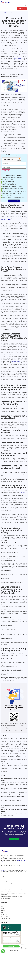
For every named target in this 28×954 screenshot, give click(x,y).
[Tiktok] (17, 866)
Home (2, 13)
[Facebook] (2, 866)
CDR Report (7, 13)
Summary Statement (18, 58)
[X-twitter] (4, 866)
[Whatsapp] (14, 866)
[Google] (19, 866)
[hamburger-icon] (25, 5)
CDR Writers (3, 870)
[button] (11, 946)
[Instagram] (12, 866)
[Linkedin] (9, 866)
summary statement (15, 210)
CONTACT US (22, 8)
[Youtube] (7, 866)
